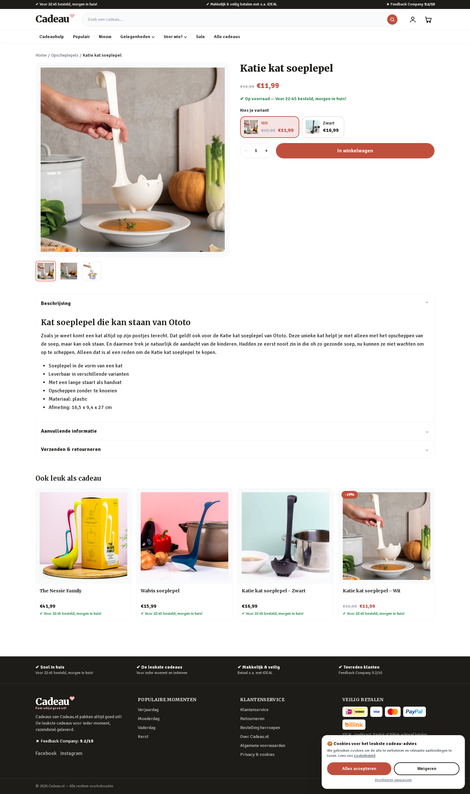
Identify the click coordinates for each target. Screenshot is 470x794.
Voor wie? (173, 36)
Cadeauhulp (51, 36)
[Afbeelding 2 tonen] (69, 271)
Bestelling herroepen (260, 727)
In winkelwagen (355, 151)
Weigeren (426, 768)
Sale (200, 36)
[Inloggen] (412, 19)
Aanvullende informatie (235, 431)
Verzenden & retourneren (235, 449)
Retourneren (252, 718)
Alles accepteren (359, 768)
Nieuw (105, 36)
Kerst (143, 736)
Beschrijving (235, 303)
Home (41, 55)
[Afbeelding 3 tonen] (92, 271)
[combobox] (240, 19)
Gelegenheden (135, 36)
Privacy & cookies (257, 754)
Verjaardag (148, 709)
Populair (81, 36)
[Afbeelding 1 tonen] (45, 271)
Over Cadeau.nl (254, 736)
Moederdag (149, 718)
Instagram (71, 753)
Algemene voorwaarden (262, 745)
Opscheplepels (64, 55)
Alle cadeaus (227, 36)
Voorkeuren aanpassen (393, 780)
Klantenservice (254, 709)
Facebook (46, 753)
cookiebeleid (364, 755)
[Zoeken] (392, 19)
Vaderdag (146, 727)
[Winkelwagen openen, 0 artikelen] (428, 19)
